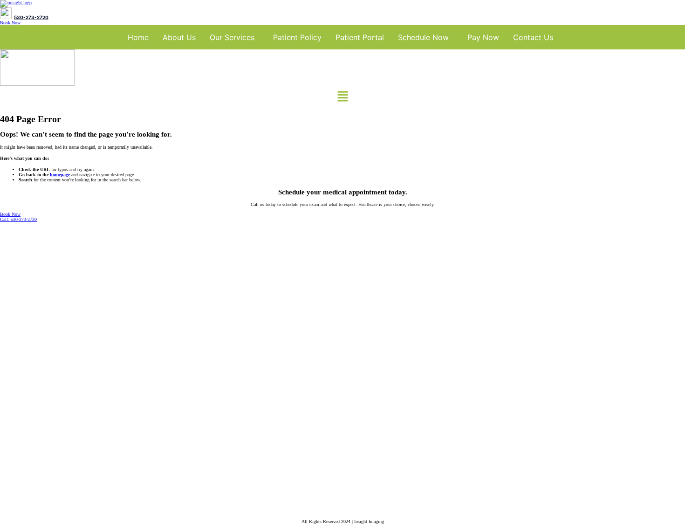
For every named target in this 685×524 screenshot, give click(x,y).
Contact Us (533, 37)
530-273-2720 (31, 17)
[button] (234, 37)
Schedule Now (423, 37)
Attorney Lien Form (22, 409)
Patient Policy (297, 37)
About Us (179, 37)
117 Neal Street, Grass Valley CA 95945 (64, 464)
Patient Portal (360, 37)
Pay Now (483, 37)
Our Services (232, 37)
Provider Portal (16, 385)
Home (138, 37)
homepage (60, 174)
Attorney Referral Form (26, 397)
